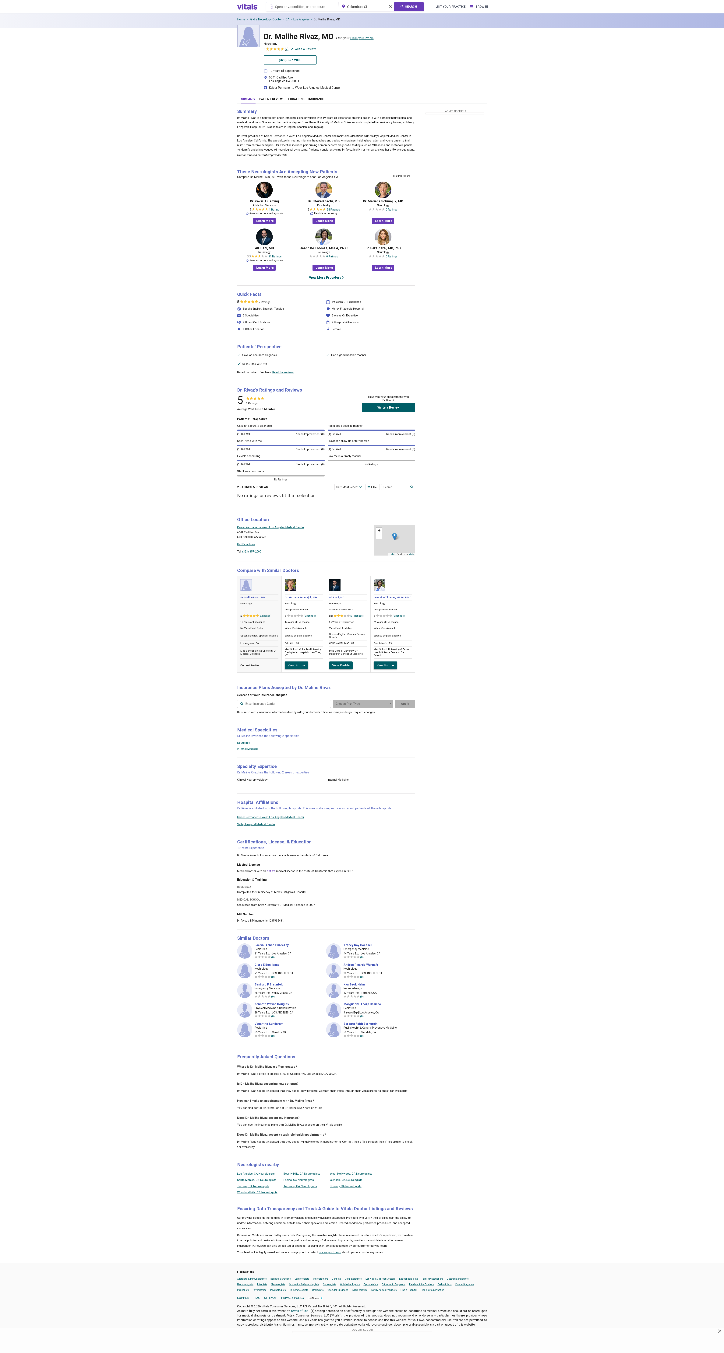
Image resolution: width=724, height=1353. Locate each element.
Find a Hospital (409, 1289)
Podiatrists (243, 1289)
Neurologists (278, 1284)
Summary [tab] (248, 99)
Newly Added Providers (384, 1289)
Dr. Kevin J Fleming (264, 201)
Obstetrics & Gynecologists (304, 1284)
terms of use (300, 1311)
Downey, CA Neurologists (346, 1186)
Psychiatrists (260, 1289)
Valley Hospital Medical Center (256, 824)
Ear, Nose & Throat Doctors (380, 1278)
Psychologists (278, 1289)
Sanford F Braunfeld (269, 984)
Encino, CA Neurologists (299, 1180)
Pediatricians (445, 1284)
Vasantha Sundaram (269, 1024)
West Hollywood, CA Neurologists (351, 1173)
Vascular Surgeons (337, 1289)
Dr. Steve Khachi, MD (324, 201)
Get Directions (246, 544)
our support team (330, 1252)
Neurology (243, 742)
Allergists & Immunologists (252, 1278)
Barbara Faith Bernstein (360, 1024)
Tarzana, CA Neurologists (253, 1186)
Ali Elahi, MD (264, 248)
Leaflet (392, 554)
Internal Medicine (247, 749)
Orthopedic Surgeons (393, 1284)
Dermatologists (353, 1278)
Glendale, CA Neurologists (346, 1180)
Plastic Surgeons (464, 1284)
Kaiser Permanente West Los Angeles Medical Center (305, 87)
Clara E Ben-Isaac (267, 965)
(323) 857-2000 (251, 551)
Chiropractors (320, 1278)
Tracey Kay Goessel (358, 945)
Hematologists (245, 1284)
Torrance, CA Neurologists (300, 1186)
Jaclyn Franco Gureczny (272, 945)
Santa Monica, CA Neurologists (256, 1180)
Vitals (411, 554)
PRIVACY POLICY (292, 1298)
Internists (262, 1284)
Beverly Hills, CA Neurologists (302, 1173)
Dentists (336, 1278)
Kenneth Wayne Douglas (272, 1004)
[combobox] (302, 6)
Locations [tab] (296, 99)
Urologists (318, 1289)
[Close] (720, 1331)
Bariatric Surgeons (280, 1278)
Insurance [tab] (316, 99)
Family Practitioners (432, 1278)
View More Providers (325, 277)
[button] (394, 536)
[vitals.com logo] (247, 7)
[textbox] (302, 6)
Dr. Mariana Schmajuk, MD (383, 201)
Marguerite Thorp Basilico (362, 1004)
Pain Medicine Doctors (421, 1284)
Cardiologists (302, 1278)
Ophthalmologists (350, 1284)
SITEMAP (270, 1298)
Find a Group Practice (432, 1289)
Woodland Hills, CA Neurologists (257, 1192)
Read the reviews (283, 372)
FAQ (257, 1298)
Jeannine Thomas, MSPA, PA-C (324, 248)
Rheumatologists (299, 1289)
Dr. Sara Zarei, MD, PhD (383, 248)
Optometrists (371, 1284)
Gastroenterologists (458, 1278)
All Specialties (360, 1289)
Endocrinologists (408, 1278)
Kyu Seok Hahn (354, 984)
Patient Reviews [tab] (271, 99)
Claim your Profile (362, 38)
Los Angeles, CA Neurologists (256, 1173)
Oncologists (329, 1284)
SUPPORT (244, 1298)
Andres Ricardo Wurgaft (361, 965)
